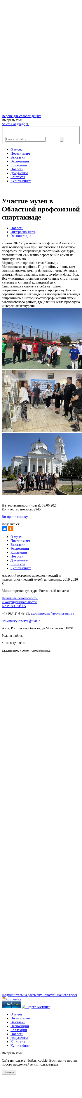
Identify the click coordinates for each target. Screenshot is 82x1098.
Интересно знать (22, 232)
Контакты (17, 177)
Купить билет (20, 181)
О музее (16, 149)
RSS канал (13, 999)
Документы (19, 173)
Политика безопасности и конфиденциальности (20, 600)
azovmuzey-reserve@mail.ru (21, 621)
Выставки (17, 157)
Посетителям (20, 153)
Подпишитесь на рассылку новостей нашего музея (39, 995)
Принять (8, 1072)
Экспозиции (19, 161)
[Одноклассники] (10, 528)
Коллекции (18, 165)
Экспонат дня (20, 236)
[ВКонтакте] (4, 528)
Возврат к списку (15, 517)
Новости (16, 169)
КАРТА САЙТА (14, 606)
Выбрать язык (12, 1053)
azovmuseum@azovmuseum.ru (52, 613)
